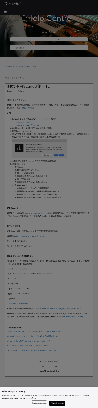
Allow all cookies (57, 403)
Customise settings (39, 403)
